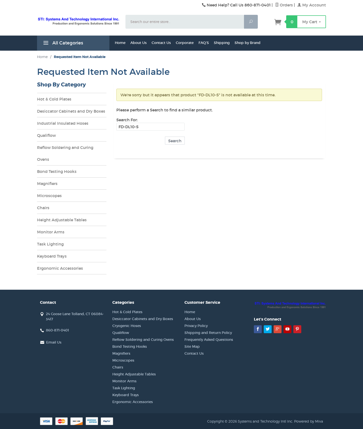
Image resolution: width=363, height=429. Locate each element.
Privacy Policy (196, 326)
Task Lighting (50, 244)
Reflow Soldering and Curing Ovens (65, 153)
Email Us (53, 342)
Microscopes (49, 195)
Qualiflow (46, 135)
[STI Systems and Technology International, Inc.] (78, 21)
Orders (286, 4)
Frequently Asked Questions (208, 339)
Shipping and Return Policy (208, 332)
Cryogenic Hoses (126, 326)
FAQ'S (204, 43)
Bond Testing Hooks (57, 171)
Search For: (127, 119)
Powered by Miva (308, 421)
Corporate (185, 43)
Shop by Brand (248, 43)
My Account (313, 4)
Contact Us (161, 43)
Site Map (192, 346)
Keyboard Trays (52, 256)
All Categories (67, 43)
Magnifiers (47, 183)
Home (120, 43)
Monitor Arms (50, 231)
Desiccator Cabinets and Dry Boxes (71, 111)
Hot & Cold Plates (54, 99)
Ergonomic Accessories (60, 268)
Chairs (43, 207)
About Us (138, 43)
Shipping (222, 43)
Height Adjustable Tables (62, 219)
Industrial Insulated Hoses (62, 123)
